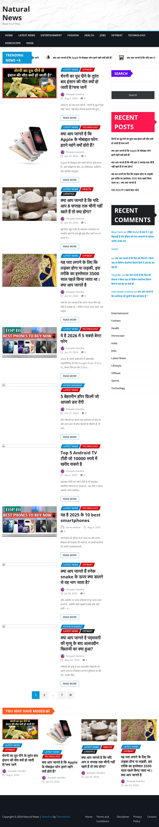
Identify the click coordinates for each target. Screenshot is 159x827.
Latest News (26, 35)
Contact (152, 816)
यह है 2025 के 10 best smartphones (80, 517)
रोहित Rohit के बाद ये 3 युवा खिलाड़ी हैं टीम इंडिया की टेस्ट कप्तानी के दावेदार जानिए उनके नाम (132, 236)
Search (121, 73)
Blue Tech (117, 232)
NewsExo (47, 816)
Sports (115, 380)
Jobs (103, 35)
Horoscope (13, 43)
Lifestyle (116, 365)
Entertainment (51, 35)
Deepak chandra (75, 94)
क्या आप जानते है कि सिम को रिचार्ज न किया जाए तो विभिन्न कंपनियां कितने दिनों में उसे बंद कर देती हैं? (132, 262)
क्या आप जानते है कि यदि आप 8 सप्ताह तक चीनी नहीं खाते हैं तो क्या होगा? (81, 205)
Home (9, 35)
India (30, 43)
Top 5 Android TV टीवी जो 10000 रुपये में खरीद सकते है (79, 458)
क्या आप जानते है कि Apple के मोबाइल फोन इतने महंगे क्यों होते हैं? (79, 139)
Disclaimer (123, 816)
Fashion (73, 35)
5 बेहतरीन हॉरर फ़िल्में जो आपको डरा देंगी (80, 399)
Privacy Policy (137, 819)
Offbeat (117, 35)
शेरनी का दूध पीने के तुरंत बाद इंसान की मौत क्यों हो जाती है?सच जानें (80, 81)
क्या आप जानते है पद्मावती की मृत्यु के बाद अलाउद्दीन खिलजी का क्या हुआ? (81, 643)
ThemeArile (63, 816)
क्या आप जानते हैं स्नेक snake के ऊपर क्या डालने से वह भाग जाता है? (82, 576)
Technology (136, 35)
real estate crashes (122, 291)
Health (89, 35)
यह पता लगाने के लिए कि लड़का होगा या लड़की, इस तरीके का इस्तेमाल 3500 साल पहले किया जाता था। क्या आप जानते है (80, 273)
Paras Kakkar (73, 527)
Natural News (16, 13)
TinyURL (116, 275)
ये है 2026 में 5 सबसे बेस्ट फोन (81, 338)
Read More (70, 117)
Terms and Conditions (102, 819)
